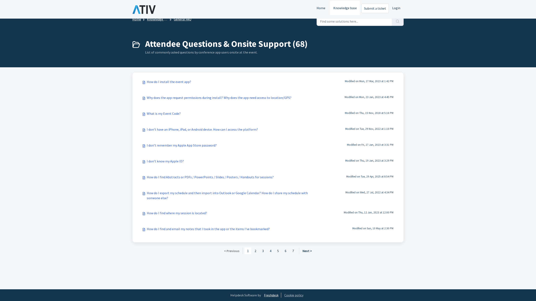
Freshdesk (271, 295)
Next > (307, 251)
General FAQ (182, 19)
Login (396, 8)
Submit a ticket (375, 8)
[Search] (398, 21)
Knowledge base (345, 8)
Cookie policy (293, 295)
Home (321, 8)
